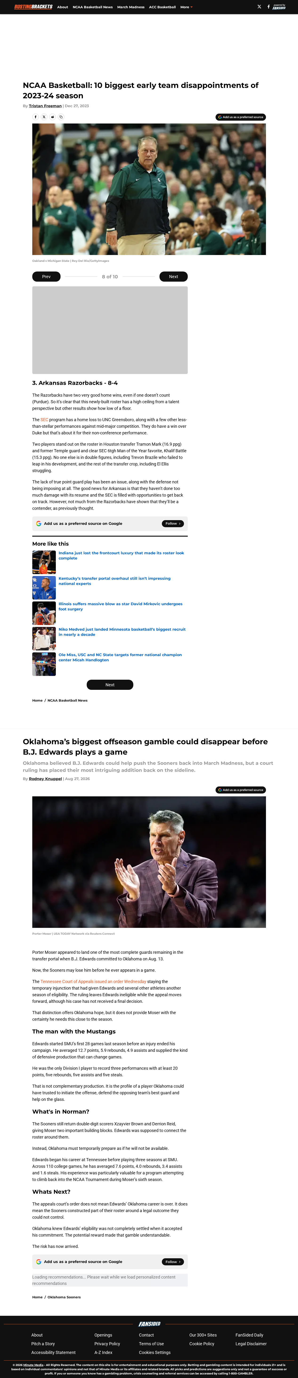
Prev (46, 276)
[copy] (61, 117)
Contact (146, 1335)
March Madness (130, 7)
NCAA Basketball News (93, 7)
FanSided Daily (249, 1335)
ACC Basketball (162, 7)
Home (37, 700)
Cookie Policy (201, 1343)
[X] (259, 6)
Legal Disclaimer (251, 1343)
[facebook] (269, 6)
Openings (103, 1335)
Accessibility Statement (53, 1352)
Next (173, 276)
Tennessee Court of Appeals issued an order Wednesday (93, 981)
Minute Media (33, 1365)
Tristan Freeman (45, 106)
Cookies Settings (155, 1352)
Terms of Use (151, 1343)
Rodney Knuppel (45, 779)
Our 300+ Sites (203, 1335)
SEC (44, 419)
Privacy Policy (107, 1343)
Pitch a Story (43, 1343)
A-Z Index (103, 1352)
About (62, 7)
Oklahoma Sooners (64, 1297)
